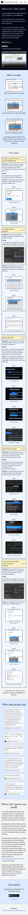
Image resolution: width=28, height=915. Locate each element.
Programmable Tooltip (11, 2)
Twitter (16, 741)
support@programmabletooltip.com (13, 859)
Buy (21, 2)
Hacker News (17, 728)
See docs (14, 899)
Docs (25, 2)
